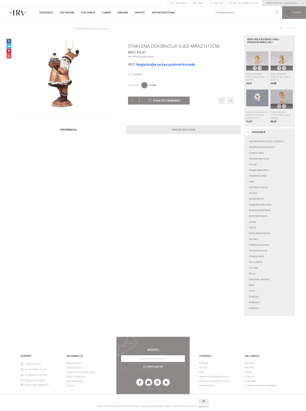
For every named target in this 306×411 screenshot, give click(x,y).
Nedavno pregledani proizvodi (214, 376)
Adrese (248, 372)
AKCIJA (252, 227)
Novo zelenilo (255, 262)
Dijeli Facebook (9, 41)
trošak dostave (147, 56)
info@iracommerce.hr (36, 375)
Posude (253, 164)
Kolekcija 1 (254, 296)
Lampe (252, 222)
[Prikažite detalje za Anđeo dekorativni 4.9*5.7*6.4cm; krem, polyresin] (257, 67)
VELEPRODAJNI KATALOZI (262, 147)
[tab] (68, 129)
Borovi (252, 273)
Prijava (200, 3)
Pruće (252, 291)
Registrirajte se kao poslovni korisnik (165, 65)
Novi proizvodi (206, 385)
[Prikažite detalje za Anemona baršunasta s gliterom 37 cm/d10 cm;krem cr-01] (257, 105)
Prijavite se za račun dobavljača (260, 385)
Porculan (253, 268)
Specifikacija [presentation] (68, 129)
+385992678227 (33, 364)
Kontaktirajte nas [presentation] (183, 129)
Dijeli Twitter (9, 46)
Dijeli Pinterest (9, 51)
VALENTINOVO (256, 199)
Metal (251, 285)
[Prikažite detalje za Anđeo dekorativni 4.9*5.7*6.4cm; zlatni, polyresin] (282, 67)
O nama (70, 385)
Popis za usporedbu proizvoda (245, 3)
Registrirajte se (181, 3)
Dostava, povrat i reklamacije (80, 372)
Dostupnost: (133, 85)
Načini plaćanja (73, 367)
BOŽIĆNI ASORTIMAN (259, 210)
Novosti (203, 367)
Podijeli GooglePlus (9, 56)
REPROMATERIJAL (258, 216)
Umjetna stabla (256, 153)
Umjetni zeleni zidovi (259, 170)
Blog (201, 372)
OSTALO (253, 193)
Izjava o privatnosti (75, 376)
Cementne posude (258, 250)
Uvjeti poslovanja (74, 381)
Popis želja (250, 381)
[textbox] (241, 12)
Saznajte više (203, 406)
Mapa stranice (73, 363)
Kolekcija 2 (254, 302)
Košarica (249, 376)
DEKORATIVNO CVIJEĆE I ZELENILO (266, 141)
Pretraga (203, 363)
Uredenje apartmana (259, 245)
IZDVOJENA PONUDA (259, 233)
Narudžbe (250, 367)
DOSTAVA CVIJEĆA (258, 187)
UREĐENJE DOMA (258, 176)
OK (203, 401)
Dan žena (253, 239)
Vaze (251, 181)
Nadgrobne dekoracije (260, 204)
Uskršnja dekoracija (259, 158)
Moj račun (250, 363)
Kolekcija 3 (254, 308)
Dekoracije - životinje (259, 279)
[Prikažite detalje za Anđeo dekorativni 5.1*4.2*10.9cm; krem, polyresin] (282, 105)
